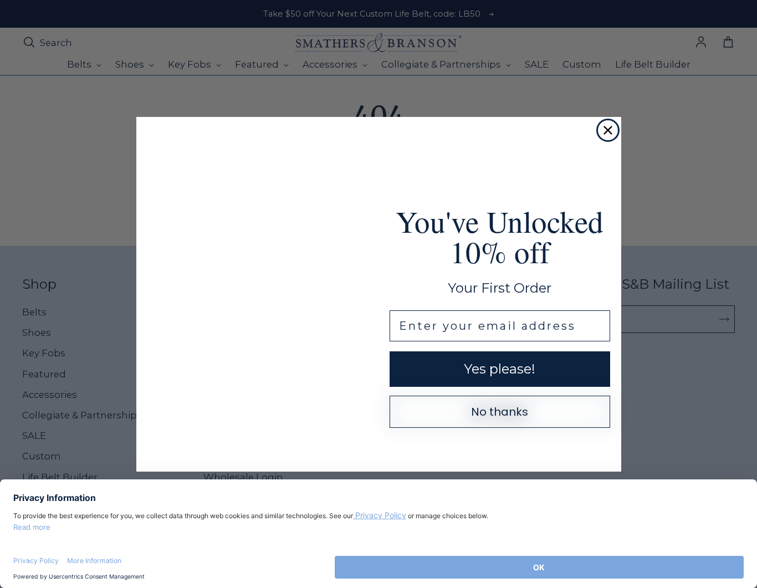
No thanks (499, 412)
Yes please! (499, 369)
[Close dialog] (608, 130)
